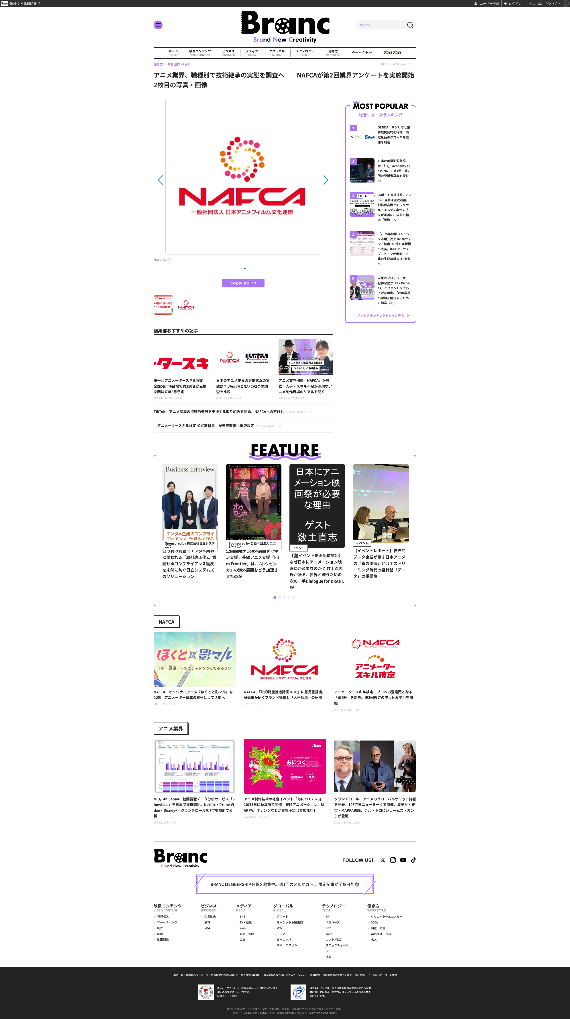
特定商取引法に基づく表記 (337, 975)
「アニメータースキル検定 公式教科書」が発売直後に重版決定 (218, 425)
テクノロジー (305, 52)
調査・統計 (378, 928)
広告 (242, 939)
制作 (160, 928)
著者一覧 (178, 975)
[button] (181, 180)
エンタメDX (333, 939)
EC (327, 951)
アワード (282, 916)
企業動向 (210, 916)
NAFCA (166, 621)
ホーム (173, 52)
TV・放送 (246, 922)
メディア (252, 52)
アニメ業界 (171, 728)
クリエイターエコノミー (387, 916)
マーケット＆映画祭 (290, 922)
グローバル (277, 52)
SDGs (374, 922)
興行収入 (163, 916)
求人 (374, 939)
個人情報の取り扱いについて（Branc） (285, 975)
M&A (207, 928)
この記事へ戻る (243, 283)
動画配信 (163, 939)
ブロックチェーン (337, 945)
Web (243, 928)
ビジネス (228, 52)
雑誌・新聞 (247, 934)
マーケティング (167, 922)
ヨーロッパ (284, 939)
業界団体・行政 (381, 934)
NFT (328, 928)
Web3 (329, 934)
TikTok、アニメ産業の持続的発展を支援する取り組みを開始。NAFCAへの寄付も (233, 411)
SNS (242, 916)
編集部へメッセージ (197, 975)
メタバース (333, 922)
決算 (207, 922)
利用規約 (315, 975)
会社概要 (360, 975)
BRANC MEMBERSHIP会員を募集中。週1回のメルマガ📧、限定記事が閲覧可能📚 (285, 884)
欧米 (280, 928)
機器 (328, 957)
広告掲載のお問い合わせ (224, 975)
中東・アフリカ (287, 945)
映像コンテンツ (200, 52)
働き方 (333, 52)
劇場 (160, 934)
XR (327, 916)
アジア (281, 934)
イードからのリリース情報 (382, 975)
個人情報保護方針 (251, 975)
